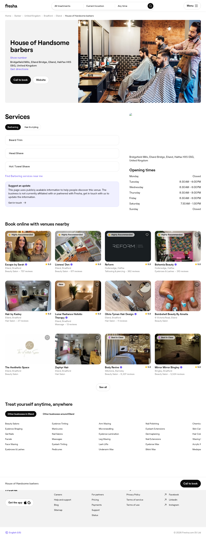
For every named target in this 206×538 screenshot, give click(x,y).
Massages (57, 439)
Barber (17, 15)
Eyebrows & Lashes (14, 449)
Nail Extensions (153, 439)
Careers (58, 494)
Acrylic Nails (198, 444)
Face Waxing (11, 444)
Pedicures (57, 449)
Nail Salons (57, 434)
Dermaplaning (152, 434)
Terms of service (134, 499)
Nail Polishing (152, 423)
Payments (97, 505)
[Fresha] (11, 6)
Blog (56, 505)
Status (95, 515)
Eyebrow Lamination (109, 434)
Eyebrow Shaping (13, 428)
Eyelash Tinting (59, 444)
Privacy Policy (133, 494)
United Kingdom (32, 15)
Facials (8, 439)
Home (8, 15)
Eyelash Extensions (155, 428)
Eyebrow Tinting (60, 423)
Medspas (197, 449)
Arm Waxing (105, 423)
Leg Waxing (104, 439)
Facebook (174, 494)
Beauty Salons (12, 423)
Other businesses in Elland (21, 414)
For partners (98, 494)
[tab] (13, 127)
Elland (59, 15)
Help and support (62, 499)
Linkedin (173, 499)
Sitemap (58, 510)
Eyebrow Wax (152, 444)
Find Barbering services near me (24, 176)
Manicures (57, 428)
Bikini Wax (151, 449)
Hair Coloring (199, 434)
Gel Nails (9, 434)
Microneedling (106, 428)
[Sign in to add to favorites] (47, 234)
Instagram (174, 505)
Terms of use (133, 505)
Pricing (95, 499)
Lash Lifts (103, 444)
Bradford (48, 15)
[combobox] (67, 6)
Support (96, 510)
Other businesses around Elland (58, 414)
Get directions (19, 69)
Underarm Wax (106, 449)
